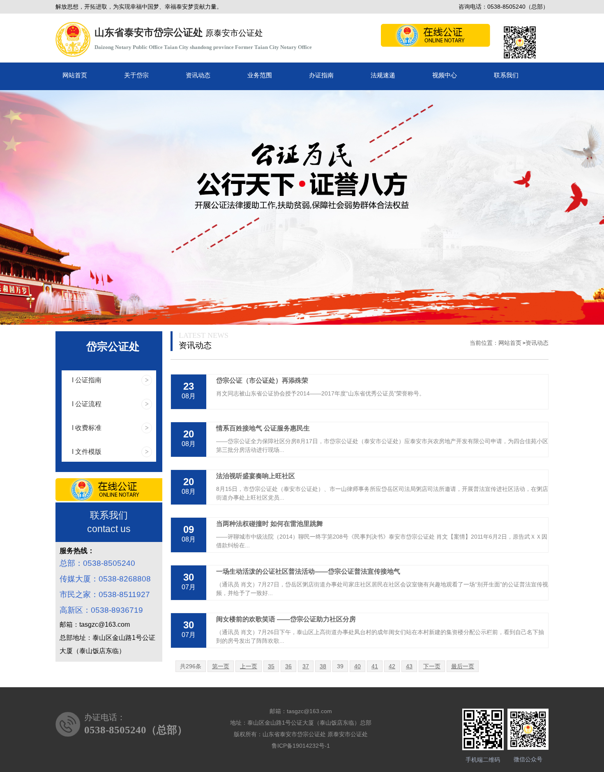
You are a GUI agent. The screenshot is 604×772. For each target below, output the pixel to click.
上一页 (248, 666)
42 (392, 666)
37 (305, 666)
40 (357, 666)
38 (323, 666)
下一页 (431, 666)
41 (374, 666)
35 (271, 666)
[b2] (302, 207)
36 (288, 666)
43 (409, 666)
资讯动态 (537, 342)
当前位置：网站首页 (495, 342)
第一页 (220, 666)
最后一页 (462, 666)
